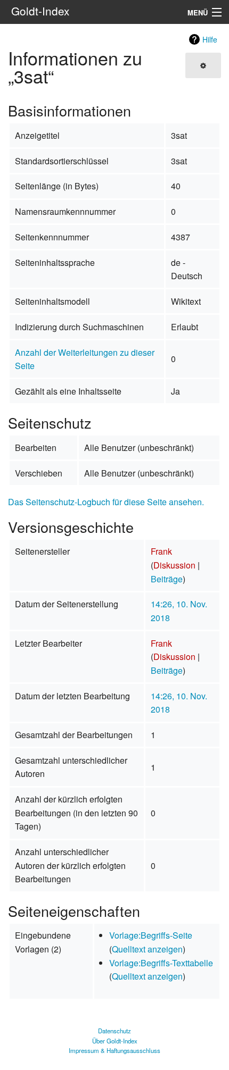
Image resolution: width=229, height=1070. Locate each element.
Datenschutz (114, 1030)
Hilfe (209, 39)
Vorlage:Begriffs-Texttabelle (161, 963)
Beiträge (167, 579)
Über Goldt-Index (114, 1040)
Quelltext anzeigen (147, 949)
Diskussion (174, 565)
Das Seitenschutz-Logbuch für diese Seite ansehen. (106, 502)
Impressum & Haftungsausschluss (114, 1050)
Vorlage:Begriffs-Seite (150, 935)
